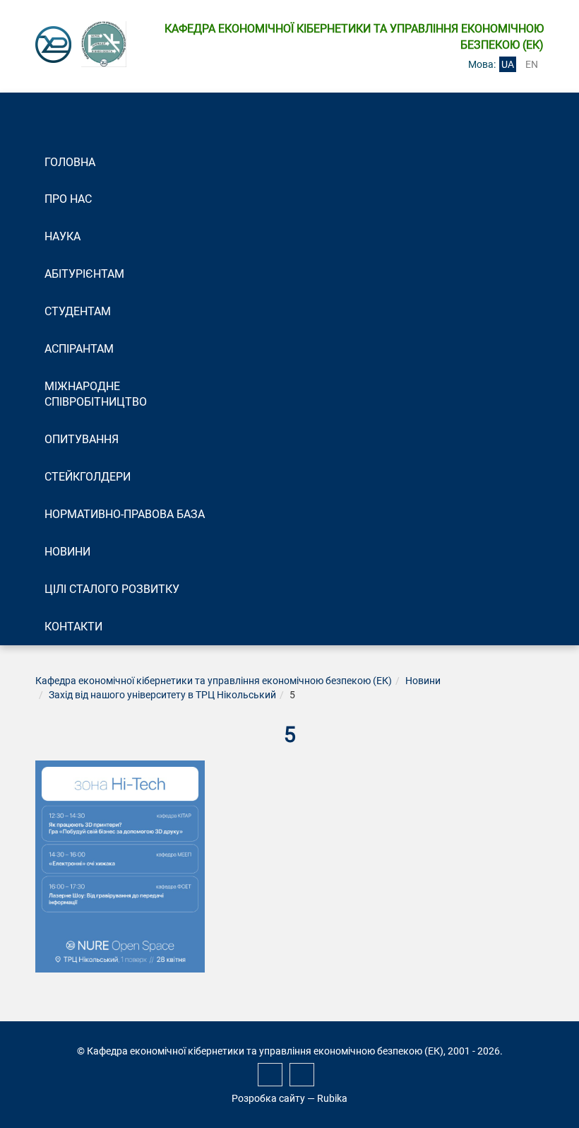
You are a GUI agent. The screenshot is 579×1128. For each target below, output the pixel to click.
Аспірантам (79, 349)
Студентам (77, 311)
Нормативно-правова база (124, 514)
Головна (69, 162)
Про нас (68, 199)
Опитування (81, 439)
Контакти (73, 626)
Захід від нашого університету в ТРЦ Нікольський (162, 694)
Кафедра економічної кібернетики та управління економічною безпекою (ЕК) (213, 680)
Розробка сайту (268, 1098)
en (531, 64)
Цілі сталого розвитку (111, 589)
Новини (67, 551)
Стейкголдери (87, 476)
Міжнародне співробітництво (95, 394)
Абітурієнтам (84, 274)
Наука (62, 236)
